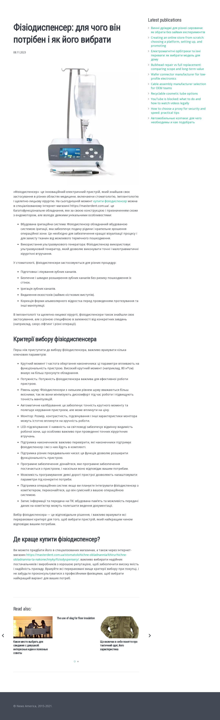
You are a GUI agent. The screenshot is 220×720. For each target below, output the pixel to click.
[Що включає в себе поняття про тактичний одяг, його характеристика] (119, 627)
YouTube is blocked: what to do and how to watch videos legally (176, 101)
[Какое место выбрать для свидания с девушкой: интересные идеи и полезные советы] (33, 627)
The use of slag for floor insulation (76, 618)
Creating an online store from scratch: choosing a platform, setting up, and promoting (177, 42)
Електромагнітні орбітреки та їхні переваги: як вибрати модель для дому (176, 55)
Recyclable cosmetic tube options (174, 93)
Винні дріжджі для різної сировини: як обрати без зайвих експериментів (178, 30)
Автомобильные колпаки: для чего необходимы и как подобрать (176, 120)
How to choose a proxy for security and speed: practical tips (178, 111)
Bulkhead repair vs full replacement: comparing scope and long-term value (177, 67)
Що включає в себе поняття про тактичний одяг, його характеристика (118, 645)
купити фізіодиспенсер (110, 201)
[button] (74, 661)
